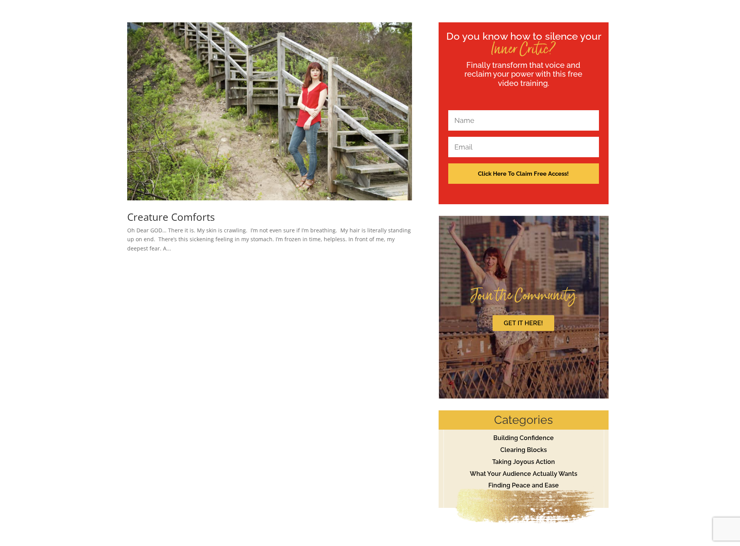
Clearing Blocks (523, 450)
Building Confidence (523, 438)
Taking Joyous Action (523, 461)
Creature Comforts (171, 217)
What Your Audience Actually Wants (523, 473)
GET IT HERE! (523, 323)
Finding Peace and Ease (523, 485)
